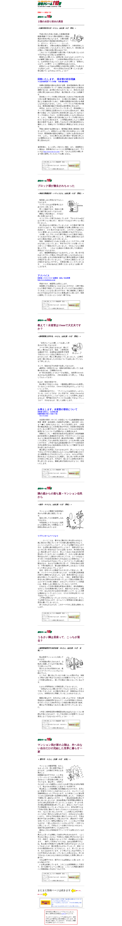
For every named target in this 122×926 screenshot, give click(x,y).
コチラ (63, 913)
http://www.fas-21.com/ (51, 152)
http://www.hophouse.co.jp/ (46, 280)
